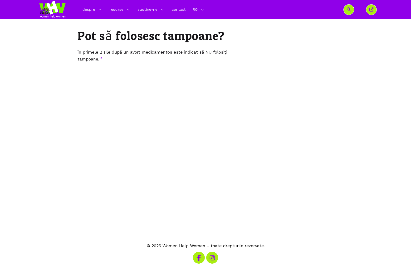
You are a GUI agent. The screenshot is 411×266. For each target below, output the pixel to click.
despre (89, 9)
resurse (116, 9)
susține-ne (147, 9)
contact (179, 9)
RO (199, 9)
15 (100, 58)
